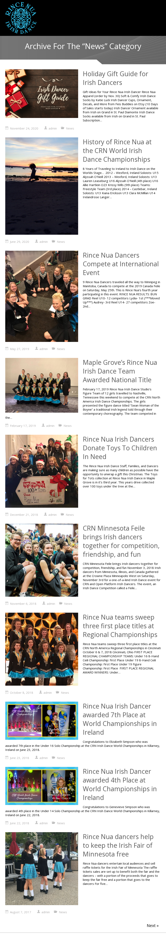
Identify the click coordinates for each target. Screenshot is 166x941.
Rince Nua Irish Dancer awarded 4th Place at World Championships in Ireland (120, 784)
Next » (153, 925)
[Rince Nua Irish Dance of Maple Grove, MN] (20, 18)
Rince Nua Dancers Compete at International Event (121, 264)
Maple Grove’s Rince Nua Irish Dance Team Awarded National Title (120, 371)
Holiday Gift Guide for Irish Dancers (115, 78)
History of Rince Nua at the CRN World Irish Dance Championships (117, 150)
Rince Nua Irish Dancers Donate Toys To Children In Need (120, 448)
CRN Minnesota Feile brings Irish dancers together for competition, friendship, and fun (121, 541)
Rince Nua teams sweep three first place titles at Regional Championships (120, 626)
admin (53, 128)
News (70, 128)
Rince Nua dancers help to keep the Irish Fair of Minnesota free (118, 845)
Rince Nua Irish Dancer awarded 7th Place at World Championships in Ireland (120, 719)
